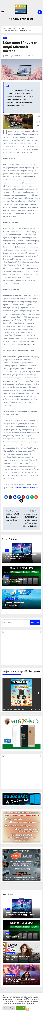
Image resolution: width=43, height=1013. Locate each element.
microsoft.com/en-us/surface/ (26, 488)
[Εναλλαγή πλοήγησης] (2, 12)
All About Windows (21, 19)
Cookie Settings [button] (9, 1008)
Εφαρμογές (10, 953)
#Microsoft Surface (28, 56)
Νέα (5, 38)
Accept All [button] (21, 1008)
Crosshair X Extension (14, 603)
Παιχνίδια (13, 599)
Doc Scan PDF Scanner (15, 580)
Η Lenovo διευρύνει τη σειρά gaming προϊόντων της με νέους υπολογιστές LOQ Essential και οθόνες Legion (20, 916)
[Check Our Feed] (27, 1009)
